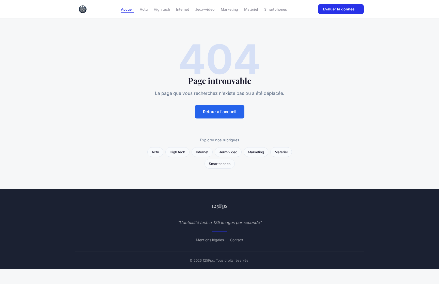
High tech (162, 9)
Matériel (251, 9)
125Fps (220, 205)
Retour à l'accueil (219, 111)
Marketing (229, 9)
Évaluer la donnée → (341, 9)
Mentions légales (210, 240)
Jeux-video (205, 9)
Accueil (127, 9)
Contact (236, 240)
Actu (144, 9)
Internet (182, 9)
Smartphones (275, 9)
